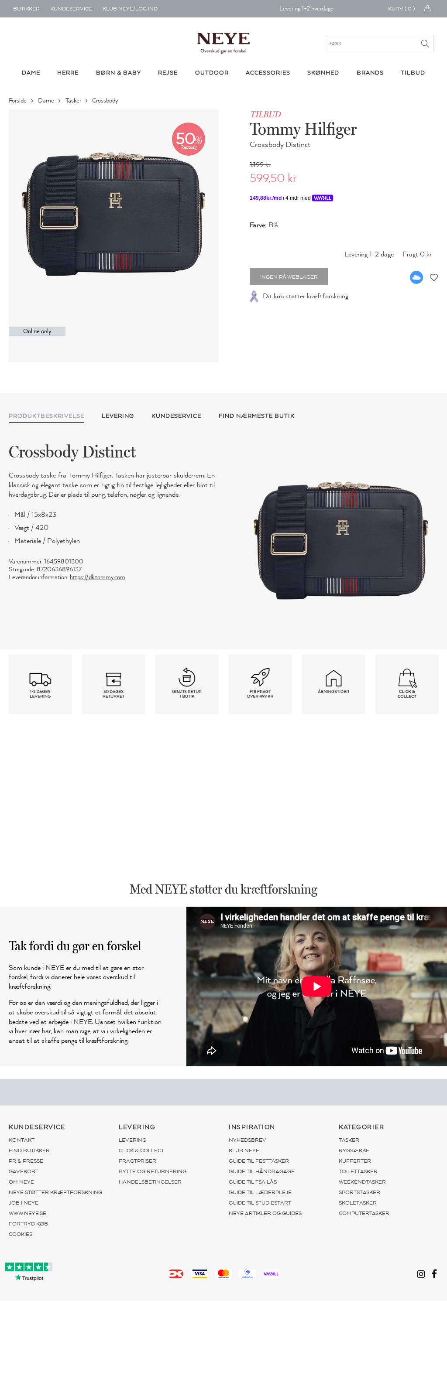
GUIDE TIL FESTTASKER (259, 1161)
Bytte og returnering (152, 1171)
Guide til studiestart (260, 1203)
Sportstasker (359, 1192)
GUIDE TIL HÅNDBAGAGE (262, 1171)
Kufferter (355, 1161)
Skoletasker (358, 1203)
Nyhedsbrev (247, 1140)
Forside (18, 100)
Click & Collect (141, 1150)
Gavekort (23, 1171)
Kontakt (21, 1140)
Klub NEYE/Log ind (130, 9)
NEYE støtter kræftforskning (55, 1192)
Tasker (74, 100)
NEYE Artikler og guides (265, 1213)
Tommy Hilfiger (303, 128)
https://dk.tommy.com (97, 577)
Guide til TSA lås (253, 1182)
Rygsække (354, 1150)
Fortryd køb (28, 1224)
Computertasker (364, 1213)
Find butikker (29, 1150)
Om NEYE (21, 1182)
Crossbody (105, 100)
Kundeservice (71, 9)
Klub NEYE (244, 1150)
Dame (46, 100)
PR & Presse (26, 1161)
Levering (132, 1140)
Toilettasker (358, 1171)
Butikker (26, 9)
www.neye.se (27, 1213)
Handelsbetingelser (150, 1182)
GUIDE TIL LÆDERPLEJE (260, 1192)
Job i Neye (23, 1203)
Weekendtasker (362, 1182)
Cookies (20, 1234)
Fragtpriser (137, 1161)
